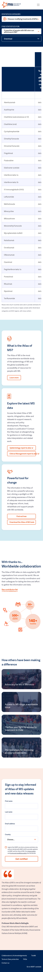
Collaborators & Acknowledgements (14, 955)
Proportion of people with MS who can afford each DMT (19, 31)
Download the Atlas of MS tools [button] (21, 522)
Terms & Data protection (10, 959)
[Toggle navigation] (38, 5)
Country (8, 834)
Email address (10, 824)
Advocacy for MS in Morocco (19, 684)
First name (8, 801)
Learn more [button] (14, 377)
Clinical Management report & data (22, 453)
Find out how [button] (21, 516)
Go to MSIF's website (34, 967)
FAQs (25, 959)
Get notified (21, 858)
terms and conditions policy (18, 853)
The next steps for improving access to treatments (19, 751)
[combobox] (21, 839)
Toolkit (33, 955)
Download (8, 38)
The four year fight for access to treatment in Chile (21, 729)
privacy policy (31, 851)
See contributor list (10, 589)
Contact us (5, 963)
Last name (8, 812)
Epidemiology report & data (21, 448)
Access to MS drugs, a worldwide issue (21, 706)
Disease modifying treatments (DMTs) (23, 19)
